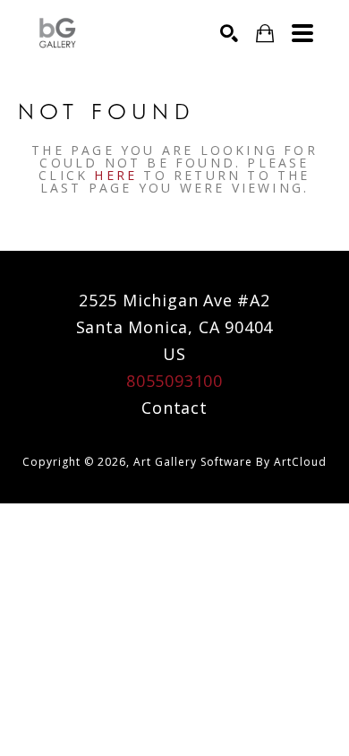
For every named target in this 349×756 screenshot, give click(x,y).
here (115, 175)
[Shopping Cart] (265, 33)
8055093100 (174, 380)
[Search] (229, 33)
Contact (174, 407)
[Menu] (302, 33)
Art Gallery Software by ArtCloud (230, 461)
